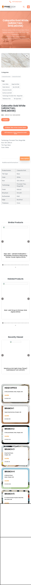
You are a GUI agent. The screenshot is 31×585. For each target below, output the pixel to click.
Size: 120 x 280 (16, 87)
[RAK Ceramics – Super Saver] (6, 584)
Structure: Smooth (7, 90)
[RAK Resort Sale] (2, 584)
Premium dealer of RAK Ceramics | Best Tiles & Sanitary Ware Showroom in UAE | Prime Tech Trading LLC (15, 32)
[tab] (25, 158)
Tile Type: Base (17, 98)
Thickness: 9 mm (6, 98)
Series (12, 36)
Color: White (5, 84)
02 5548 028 (8, 506)
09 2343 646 (8, 484)
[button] (23, 6)
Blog (23, 558)
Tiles (7, 36)
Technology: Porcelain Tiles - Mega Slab (12, 95)
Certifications (16, 558)
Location (7, 395)
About (8, 558)
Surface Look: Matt (7, 93)
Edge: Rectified (15, 84)
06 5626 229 (8, 398)
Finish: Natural (6, 87)
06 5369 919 (7, 419)
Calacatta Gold (20, 36)
